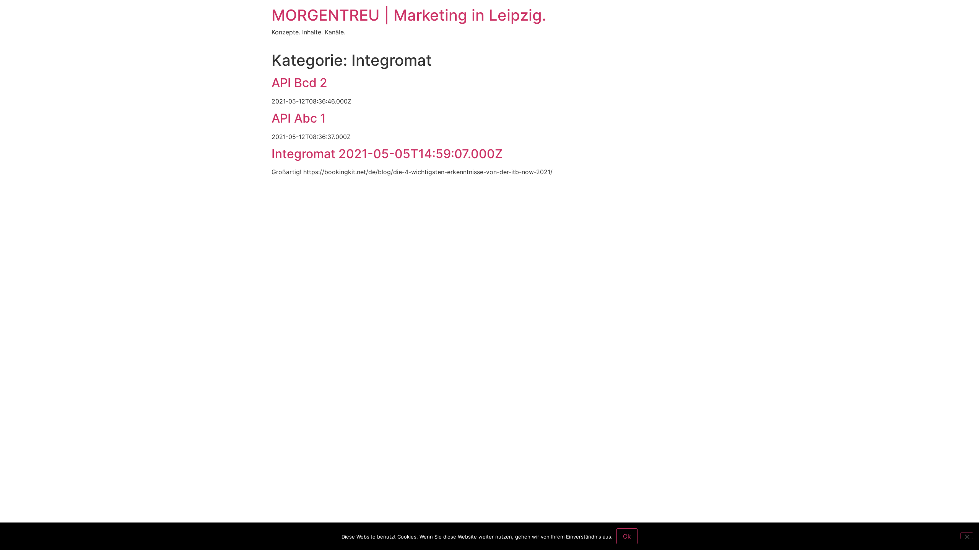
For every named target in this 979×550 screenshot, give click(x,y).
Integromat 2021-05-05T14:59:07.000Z (387, 153)
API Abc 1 (299, 118)
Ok (627, 536)
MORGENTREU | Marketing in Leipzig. (409, 15)
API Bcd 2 (299, 82)
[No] (966, 535)
